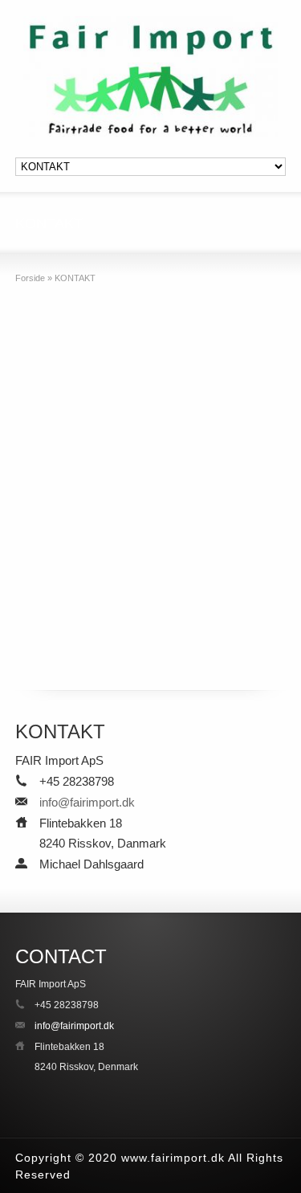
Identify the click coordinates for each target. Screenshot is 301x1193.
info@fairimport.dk (87, 802)
